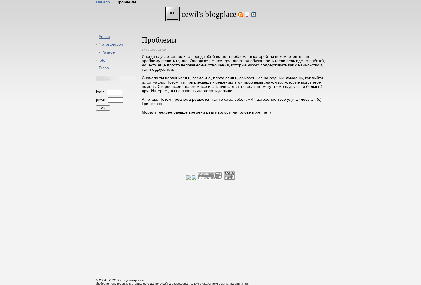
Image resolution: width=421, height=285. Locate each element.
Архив (104, 37)
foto (102, 60)
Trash (104, 68)
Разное (108, 52)
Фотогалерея (111, 44)
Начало (103, 2)
